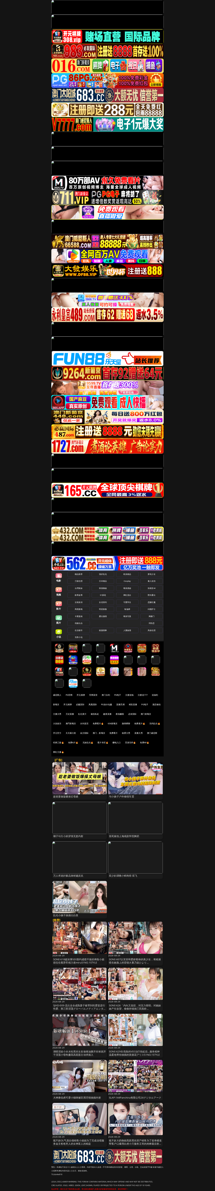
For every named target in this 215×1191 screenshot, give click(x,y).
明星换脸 (103, 609)
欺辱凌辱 (78, 595)
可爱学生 (127, 602)
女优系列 (103, 602)
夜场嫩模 (120, 714)
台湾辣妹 (78, 588)
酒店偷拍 (156, 704)
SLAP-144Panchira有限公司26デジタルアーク (135, 1097)
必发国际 (132, 714)
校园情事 (103, 630)
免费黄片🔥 (139, 723)
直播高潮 (120, 704)
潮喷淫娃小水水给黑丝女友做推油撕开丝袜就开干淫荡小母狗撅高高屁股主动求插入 (79, 1053)
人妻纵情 (127, 630)
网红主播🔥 (58, 752)
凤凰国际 (93, 704)
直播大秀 (138, 733)
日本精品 (103, 581)
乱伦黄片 (82, 714)
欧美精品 (127, 574)
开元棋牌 (81, 695)
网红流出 (127, 595)
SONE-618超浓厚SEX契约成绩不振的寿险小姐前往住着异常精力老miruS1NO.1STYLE (78, 961)
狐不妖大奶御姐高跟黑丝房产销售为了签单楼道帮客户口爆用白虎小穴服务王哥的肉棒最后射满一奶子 (135, 1144)
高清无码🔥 (130, 742)
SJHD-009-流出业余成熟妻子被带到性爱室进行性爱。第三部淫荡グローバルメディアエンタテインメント (79, 1009)
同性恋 (151, 623)
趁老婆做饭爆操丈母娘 (65, 796)
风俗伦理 (151, 630)
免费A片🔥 (73, 742)
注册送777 (143, 695)
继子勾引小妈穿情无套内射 (68, 836)
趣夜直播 (107, 714)
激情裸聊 (126, 723)
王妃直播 (70, 714)
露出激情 (103, 616)
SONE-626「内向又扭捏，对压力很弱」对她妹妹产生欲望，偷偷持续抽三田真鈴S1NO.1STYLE (135, 1009)
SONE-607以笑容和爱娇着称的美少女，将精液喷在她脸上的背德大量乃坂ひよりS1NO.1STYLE (135, 962)
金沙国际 (84, 733)
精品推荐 (78, 574)
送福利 (155, 695)
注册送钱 (129, 695)
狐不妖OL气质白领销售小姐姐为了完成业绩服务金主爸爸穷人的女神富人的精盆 (78, 1142)
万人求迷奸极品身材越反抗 (68, 875)
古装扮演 (78, 602)
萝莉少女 (151, 574)
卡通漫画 (78, 616)
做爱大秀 (126, 733)
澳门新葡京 (146, 714)
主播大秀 (57, 714)
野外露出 (151, 595)
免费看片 (113, 733)
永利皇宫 (84, 723)
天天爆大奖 (71, 733)
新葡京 (56, 704)
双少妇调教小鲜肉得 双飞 (123, 875)
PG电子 (117, 695)
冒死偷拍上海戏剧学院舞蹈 (124, 836)
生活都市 (78, 630)
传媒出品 (78, 623)
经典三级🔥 (58, 742)
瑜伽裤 (127, 609)
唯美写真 (127, 616)
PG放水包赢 (106, 704)
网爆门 (151, 616)
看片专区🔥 (102, 742)
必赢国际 (80, 704)
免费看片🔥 (98, 723)
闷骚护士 (151, 609)
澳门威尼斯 (152, 733)
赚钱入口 (116, 742)
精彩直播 (133, 704)
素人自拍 (151, 581)
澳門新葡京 (71, 723)
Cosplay (127, 581)
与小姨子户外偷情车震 (121, 796)
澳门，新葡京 (99, 733)
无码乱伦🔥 (154, 723)
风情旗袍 (78, 609)
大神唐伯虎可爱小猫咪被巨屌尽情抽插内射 (77, 1097)
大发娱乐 (57, 723)
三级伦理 (78, 581)
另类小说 (78, 637)
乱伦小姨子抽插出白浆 (65, 915)
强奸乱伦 (103, 574)
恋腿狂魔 (151, 602)
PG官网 (69, 695)
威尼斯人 (57, 695)
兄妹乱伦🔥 (87, 742)
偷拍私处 (95, 714)
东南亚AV (152, 588)
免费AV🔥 (144, 742)
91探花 (103, 595)
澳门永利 (106, 695)
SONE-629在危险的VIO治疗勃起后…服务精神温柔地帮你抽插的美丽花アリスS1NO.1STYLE (134, 1053)
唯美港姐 (127, 588)
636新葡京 (113, 723)
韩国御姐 (103, 588)
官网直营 (93, 695)
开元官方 (57, 733)
